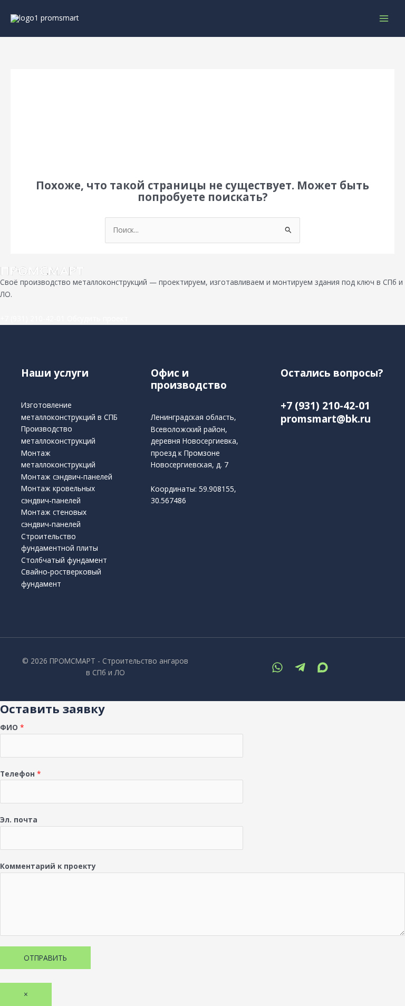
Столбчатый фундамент (64, 560)
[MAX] (323, 667)
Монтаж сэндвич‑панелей (66, 477)
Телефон (20, 774)
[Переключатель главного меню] (384, 18)
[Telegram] (300, 667)
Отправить (45, 958)
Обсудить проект (97, 318)
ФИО (12, 727)
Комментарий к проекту (48, 866)
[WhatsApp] (277, 667)
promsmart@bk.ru (326, 419)
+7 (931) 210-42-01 (32, 318)
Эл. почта (18, 820)
